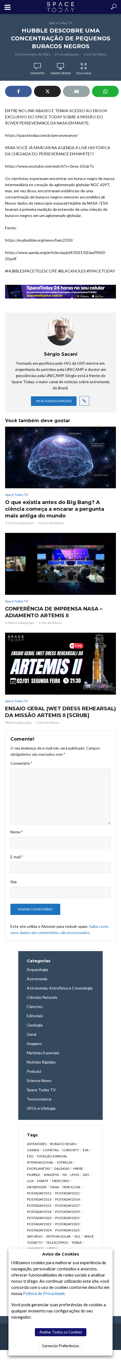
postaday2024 (39, 1230)
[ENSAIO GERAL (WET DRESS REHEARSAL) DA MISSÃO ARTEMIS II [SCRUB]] (60, 664)
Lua (30, 1181)
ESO (30, 1156)
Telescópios (57, 1242)
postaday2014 (67, 1199)
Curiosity (70, 1150)
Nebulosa (71, 1187)
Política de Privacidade (44, 1293)
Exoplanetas (38, 1168)
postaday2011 (39, 1193)
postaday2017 (67, 1205)
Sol (77, 1236)
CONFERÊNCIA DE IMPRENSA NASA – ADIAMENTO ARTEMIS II (53, 612)
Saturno (34, 1236)
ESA (86, 1150)
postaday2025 (67, 1230)
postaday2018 (39, 1212)
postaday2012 (67, 1193)
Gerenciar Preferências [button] (60, 1346)
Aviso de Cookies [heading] (60, 1254)
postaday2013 (39, 1199)
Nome (16, 832)
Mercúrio (61, 1181)
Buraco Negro (63, 1144)
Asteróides (36, 1144)
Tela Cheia (83, 73)
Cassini (33, 1150)
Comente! (37, 73)
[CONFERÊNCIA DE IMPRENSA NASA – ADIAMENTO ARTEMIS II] (60, 564)
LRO (86, 1175)
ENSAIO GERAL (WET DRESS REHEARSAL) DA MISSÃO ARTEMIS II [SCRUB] (60, 712)
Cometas (51, 1150)
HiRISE (78, 1168)
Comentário (21, 763)
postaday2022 (39, 1224)
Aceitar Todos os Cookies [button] (60, 1332)
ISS (64, 1175)
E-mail (16, 857)
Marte (42, 1181)
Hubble (33, 1175)
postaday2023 (67, 1224)
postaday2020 (39, 1218)
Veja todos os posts (53, 401)
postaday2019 (67, 1212)
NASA (54, 1187)
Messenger (36, 1187)
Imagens (51, 1175)
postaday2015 (39, 1205)
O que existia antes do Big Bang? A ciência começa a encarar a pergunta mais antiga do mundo (54, 509)
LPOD (74, 1175)
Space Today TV (60, 23)
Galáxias (62, 1168)
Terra (76, 1242)
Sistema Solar (58, 1236)
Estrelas (64, 1162)
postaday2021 (67, 1218)
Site (13, 882)
